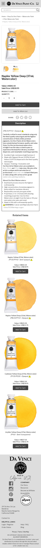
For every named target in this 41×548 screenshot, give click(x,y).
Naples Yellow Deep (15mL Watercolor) (21, 315)
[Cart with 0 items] (37, 3)
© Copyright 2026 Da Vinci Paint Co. (21, 535)
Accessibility (25, 493)
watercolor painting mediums (14, 177)
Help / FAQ (25, 524)
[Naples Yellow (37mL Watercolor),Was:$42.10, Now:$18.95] (20, 237)
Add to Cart (21, 271)
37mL (17, 168)
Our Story (24, 485)
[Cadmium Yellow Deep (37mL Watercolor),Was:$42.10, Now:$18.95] (20, 353)
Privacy (14, 532)
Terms (20, 532)
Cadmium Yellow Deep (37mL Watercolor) (20, 374)
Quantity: (6, 94)
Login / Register (7, 524)
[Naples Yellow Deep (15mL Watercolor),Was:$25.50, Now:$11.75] (20, 295)
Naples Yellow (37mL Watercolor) (20, 257)
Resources (24, 488)
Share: (11, 117)
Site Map (26, 532)
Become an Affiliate (28, 490)
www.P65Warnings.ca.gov (14, 207)
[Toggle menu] (3, 3)
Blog (22, 527)
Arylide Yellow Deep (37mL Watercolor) (20, 432)
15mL (9, 168)
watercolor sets (18, 172)
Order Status (6, 527)
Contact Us (6, 518)
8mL (4, 168)
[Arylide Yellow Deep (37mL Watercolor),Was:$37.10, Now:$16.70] (20, 412)
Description (20, 123)
